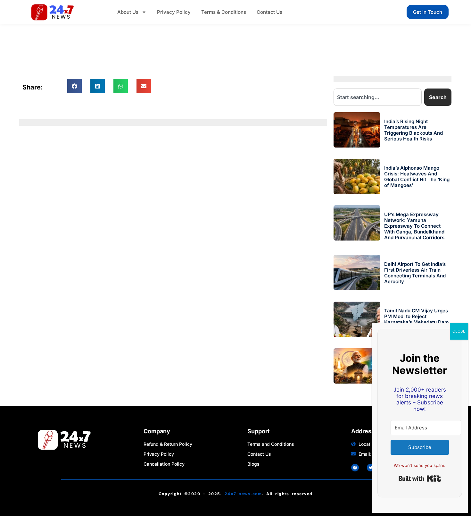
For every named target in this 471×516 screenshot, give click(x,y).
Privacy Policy (174, 12)
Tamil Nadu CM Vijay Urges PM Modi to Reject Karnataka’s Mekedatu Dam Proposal (416, 319)
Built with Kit (420, 478)
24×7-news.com (243, 493)
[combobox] (378, 97)
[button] (74, 86)
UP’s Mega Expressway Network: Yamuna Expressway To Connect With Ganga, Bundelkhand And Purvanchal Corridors (414, 226)
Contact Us (269, 12)
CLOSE (458, 331)
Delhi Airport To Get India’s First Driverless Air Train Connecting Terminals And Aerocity (415, 272)
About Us (127, 12)
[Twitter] (371, 467)
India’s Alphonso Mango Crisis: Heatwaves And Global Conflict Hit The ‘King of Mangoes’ (417, 176)
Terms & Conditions (223, 12)
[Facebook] (355, 467)
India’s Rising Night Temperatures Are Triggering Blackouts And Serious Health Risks (413, 130)
